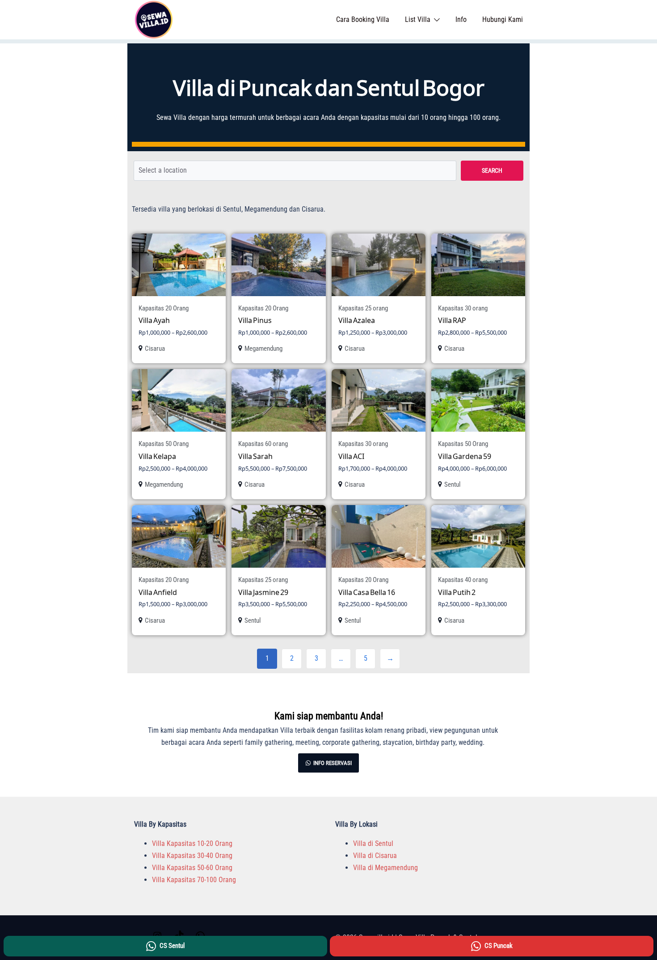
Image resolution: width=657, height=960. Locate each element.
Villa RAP (452, 320)
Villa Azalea (356, 320)
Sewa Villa (171, 117)
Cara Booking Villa (362, 19)
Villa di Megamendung (385, 867)
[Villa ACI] (378, 400)
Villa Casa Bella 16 (366, 592)
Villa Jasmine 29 (263, 592)
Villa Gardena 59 (464, 456)
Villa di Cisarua (375, 855)
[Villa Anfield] (179, 536)
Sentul (452, 484)
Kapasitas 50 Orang (164, 444)
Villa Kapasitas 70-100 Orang (194, 879)
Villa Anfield (158, 592)
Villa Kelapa (157, 456)
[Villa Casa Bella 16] (378, 536)
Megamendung (263, 348)
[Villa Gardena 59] (478, 400)
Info (461, 19)
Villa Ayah (154, 320)
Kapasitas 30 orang (463, 308)
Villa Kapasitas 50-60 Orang (192, 867)
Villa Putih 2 (457, 592)
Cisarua (155, 348)
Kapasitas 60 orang (263, 444)
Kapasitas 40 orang (463, 580)
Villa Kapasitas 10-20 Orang (192, 843)
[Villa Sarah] (278, 400)
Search (492, 170)
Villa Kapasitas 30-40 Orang (192, 855)
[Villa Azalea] (378, 265)
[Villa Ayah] (179, 265)
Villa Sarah (255, 456)
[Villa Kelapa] (179, 400)
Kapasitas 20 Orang (164, 308)
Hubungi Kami (502, 19)
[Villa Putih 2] (478, 536)
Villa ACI (351, 456)
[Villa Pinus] (278, 265)
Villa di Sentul (373, 843)
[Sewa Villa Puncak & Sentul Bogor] (153, 19)
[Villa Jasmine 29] (278, 536)
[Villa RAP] (478, 265)
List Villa (417, 19)
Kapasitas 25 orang (363, 308)
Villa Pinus (255, 320)
